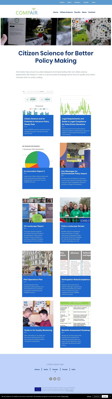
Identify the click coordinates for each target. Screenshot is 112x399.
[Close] (110, 396)
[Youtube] (58, 378)
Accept (105, 396)
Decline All (96, 396)
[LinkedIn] (54, 378)
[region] (37, 114)
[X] (50, 378)
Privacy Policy (64, 396)
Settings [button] (89, 396)
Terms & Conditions (69, 390)
